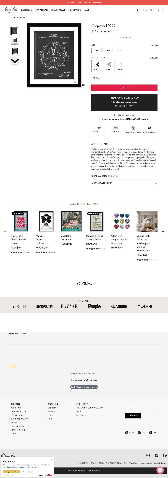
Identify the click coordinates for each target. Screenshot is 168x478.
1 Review (25, 252)
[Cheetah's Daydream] (71, 221)
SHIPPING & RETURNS (101, 183)
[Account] (157, 10)
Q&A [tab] (24, 333)
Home (12, 17)
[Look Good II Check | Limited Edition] (21, 221)
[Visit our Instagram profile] (148, 455)
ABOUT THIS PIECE (100, 143)
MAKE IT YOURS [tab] (124, 37)
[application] (160, 470)
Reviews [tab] (13, 333)
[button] (163, 231)
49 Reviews (152, 260)
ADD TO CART (124, 87)
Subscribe (133, 415)
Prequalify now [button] (144, 119)
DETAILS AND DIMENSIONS (104, 175)
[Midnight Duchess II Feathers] (46, 221)
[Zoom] (83, 85)
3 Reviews (51, 252)
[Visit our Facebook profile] (156, 455)
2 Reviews (101, 249)
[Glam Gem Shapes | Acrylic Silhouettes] (121, 221)
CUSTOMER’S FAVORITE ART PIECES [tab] (84, 204)
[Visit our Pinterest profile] (165, 455)
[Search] (151, 10)
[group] (54, 58)
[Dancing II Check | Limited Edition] (96, 221)
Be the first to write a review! (84, 387)
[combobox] (145, 10)
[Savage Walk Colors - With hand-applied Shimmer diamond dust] (147, 221)
